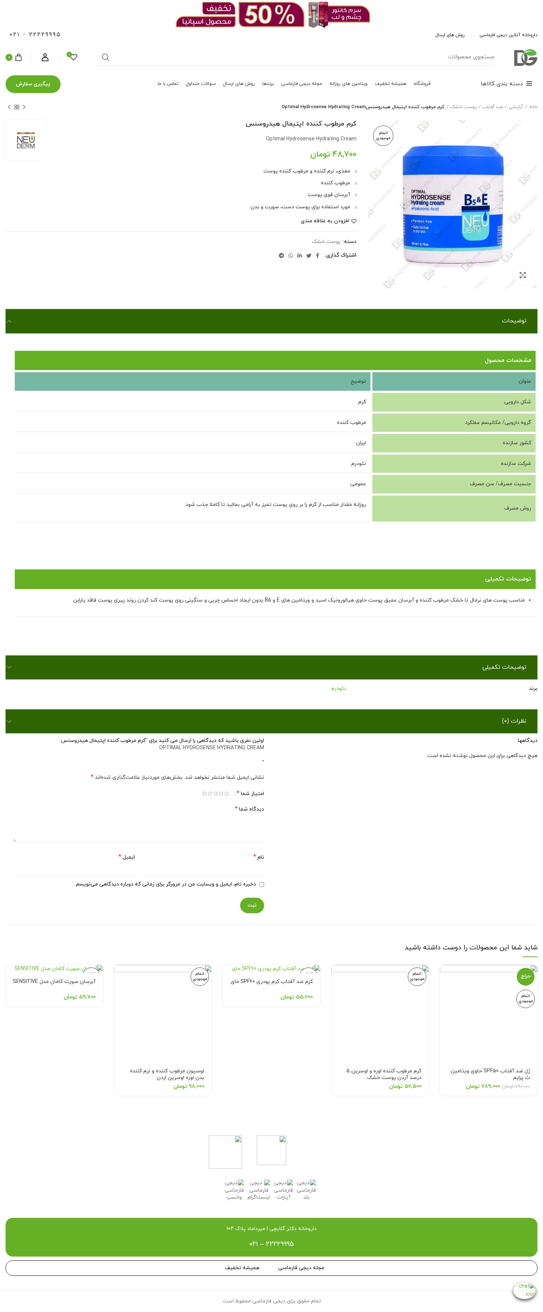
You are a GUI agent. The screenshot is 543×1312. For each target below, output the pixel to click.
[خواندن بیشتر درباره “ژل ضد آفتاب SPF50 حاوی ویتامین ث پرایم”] (445, 977)
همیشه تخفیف (242, 1267)
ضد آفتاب (492, 107)
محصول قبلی (24, 107)
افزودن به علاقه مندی (325, 221)
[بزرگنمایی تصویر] (522, 275)
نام (258, 857)
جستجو (105, 57)
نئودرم (338, 688)
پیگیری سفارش (33, 84)
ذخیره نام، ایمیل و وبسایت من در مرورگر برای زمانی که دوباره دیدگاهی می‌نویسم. (165, 884)
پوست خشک (463, 107)
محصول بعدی (9, 107)
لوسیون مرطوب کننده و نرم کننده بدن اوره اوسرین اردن (167, 1074)
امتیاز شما (250, 794)
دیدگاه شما (249, 809)
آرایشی (516, 107)
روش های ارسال (449, 35)
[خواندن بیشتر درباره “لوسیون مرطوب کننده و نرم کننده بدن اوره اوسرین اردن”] (119, 977)
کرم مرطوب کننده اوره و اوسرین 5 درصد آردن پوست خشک (383, 1074)
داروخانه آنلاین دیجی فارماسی (508, 35)
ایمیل (127, 857)
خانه (533, 107)
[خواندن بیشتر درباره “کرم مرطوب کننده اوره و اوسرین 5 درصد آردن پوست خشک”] (337, 977)
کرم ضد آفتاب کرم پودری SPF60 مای (271, 981)
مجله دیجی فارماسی (301, 1267)
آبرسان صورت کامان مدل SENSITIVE (54, 981)
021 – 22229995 (271, 1244)
